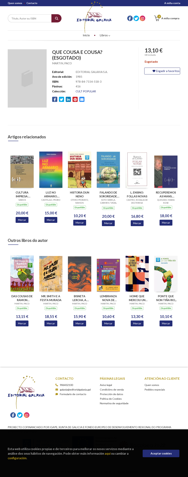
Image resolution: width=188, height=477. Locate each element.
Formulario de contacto (73, 394)
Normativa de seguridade (114, 403)
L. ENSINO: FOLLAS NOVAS (137, 194)
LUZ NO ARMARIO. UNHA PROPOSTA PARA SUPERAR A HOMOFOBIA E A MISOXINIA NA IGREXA (51, 194)
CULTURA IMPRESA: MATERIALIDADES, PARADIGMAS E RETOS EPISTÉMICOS (22, 194)
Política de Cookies (111, 398)
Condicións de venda (112, 389)
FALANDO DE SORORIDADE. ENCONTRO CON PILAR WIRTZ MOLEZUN (108, 194)
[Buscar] (56, 18)
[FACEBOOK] (130, 18)
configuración (17, 458)
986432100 (66, 384)
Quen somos (15, 3)
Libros (104, 35)
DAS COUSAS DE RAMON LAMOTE (22, 298)
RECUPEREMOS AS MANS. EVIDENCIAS (166, 194)
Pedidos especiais (154, 389)
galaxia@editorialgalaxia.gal (75, 389)
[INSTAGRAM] (142, 18)
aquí (108, 453)
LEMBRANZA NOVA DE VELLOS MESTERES (108, 298)
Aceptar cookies (161, 453)
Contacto (31, 3)
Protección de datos (111, 394)
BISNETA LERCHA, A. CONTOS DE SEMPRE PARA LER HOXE (79, 298)
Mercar (22, 219)
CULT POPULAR (86, 91)
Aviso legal (106, 384)
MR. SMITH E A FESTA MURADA (51, 298)
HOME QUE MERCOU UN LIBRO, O (137, 298)
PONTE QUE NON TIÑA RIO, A (166, 298)
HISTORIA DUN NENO (79, 194)
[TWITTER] (136, 18)
